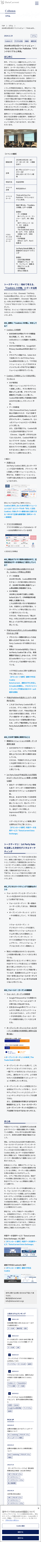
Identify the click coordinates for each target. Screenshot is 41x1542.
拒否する (20, 1532)
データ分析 (11, 1328)
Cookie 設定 (20, 1526)
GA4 (9, 1454)
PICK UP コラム (24, 1434)
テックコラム (12, 1364)
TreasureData (21, 1383)
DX (9, 1434)
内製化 (21, 1438)
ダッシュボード (12, 1438)
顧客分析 (33, 41)
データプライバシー (13, 1477)
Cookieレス (8, 41)
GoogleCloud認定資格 (14, 1408)
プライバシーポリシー (12, 1520)
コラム (11, 25)
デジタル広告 (18, 41)
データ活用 (21, 1386)
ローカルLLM (21, 1364)
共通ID (27, 41)
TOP (3, 25)
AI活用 (10, 1405)
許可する (20, 1538)
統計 (25, 1328)
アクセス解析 (11, 1386)
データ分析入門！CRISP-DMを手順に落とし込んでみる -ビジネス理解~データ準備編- (20, 1342)
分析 (18, 1347)
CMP (9, 1474)
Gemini (16, 1405)
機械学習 (19, 1328)
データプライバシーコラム (15, 1480)
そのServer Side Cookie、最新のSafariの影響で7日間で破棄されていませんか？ (20, 1377)
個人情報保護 (12, 1483)
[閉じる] (38, 1508)
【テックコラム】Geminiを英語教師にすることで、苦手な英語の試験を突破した (20, 1399)
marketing (15, 1434)
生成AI (30, 1364)
